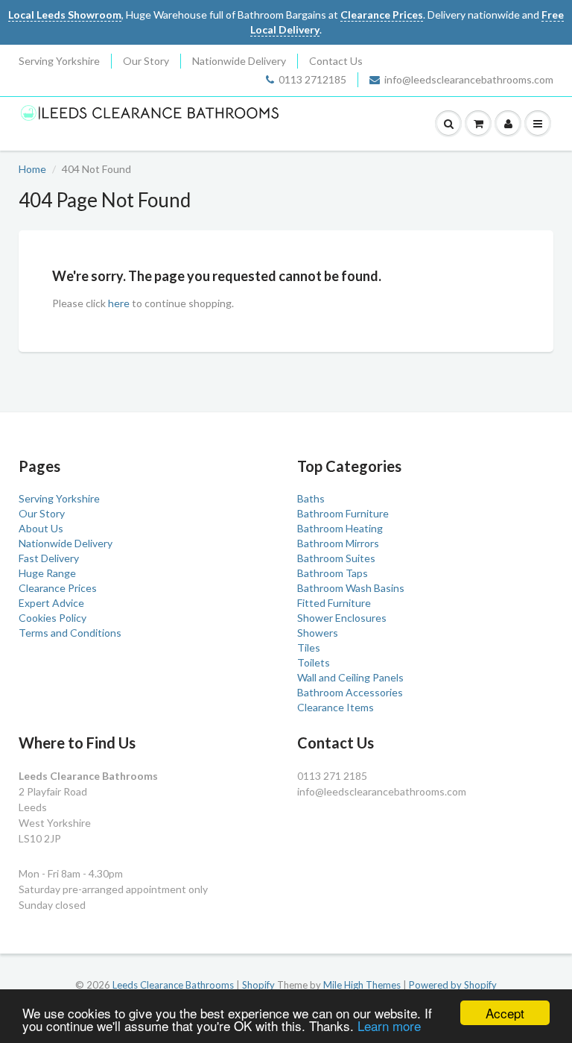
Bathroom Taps (332, 573)
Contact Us (336, 60)
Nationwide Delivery (239, 60)
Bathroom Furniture (343, 513)
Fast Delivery (49, 558)
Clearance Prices (58, 588)
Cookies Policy (52, 617)
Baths (311, 498)
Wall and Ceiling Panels (350, 677)
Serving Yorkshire (59, 60)
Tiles (308, 647)
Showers (317, 632)
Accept (505, 1012)
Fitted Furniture (334, 602)
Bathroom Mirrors (338, 543)
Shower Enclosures (342, 617)
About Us (41, 528)
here (119, 303)
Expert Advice (51, 602)
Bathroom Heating (340, 528)
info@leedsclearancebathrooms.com (468, 79)
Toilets (313, 662)
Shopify (258, 985)
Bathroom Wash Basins (350, 588)
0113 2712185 (312, 79)
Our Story (146, 60)
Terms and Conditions (70, 632)
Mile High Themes (362, 985)
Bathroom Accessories (350, 692)
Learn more (389, 1025)
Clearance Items (335, 707)
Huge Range (47, 573)
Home (32, 169)
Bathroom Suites (336, 558)
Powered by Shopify (453, 985)
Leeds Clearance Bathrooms (173, 985)
